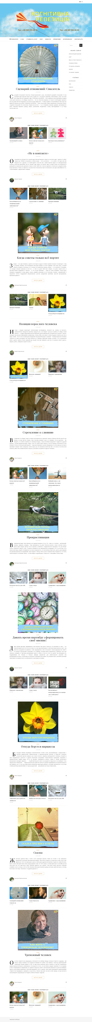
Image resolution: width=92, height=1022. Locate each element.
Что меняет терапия (74, 72)
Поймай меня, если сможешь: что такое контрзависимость (54, 483)
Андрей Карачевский (19, 351)
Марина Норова (18, 179)
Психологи (14, 39)
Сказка (31, 307)
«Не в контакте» (38, 153)
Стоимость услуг (31, 39)
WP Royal (17, 1019)
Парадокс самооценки (55, 374)
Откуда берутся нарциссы (56, 313)
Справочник (57, 39)
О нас (22, 39)
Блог (41, 39)
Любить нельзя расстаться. (37, 798)
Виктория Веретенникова (20, 285)
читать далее (38, 113)
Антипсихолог (67, 39)
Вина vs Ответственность (75, 60)
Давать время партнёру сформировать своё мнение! (38, 638)
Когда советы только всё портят (38, 257)
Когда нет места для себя (17, 585)
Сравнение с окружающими (57, 585)
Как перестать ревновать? (56, 141)
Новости (48, 39)
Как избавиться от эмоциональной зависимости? (15, 204)
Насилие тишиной (35, 374)
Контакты (78, 39)
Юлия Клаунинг (18, 118)
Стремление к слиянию (36, 201)
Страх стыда (33, 585)
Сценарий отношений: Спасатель (38, 89)
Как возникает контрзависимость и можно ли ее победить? (57, 692)
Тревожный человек (16, 141)
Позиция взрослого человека (38, 324)
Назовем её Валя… (73, 63)
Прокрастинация (53, 201)
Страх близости (34, 901)
